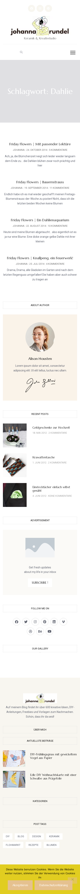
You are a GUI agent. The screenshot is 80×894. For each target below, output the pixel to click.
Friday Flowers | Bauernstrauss (40, 182)
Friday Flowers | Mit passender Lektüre (40, 144)
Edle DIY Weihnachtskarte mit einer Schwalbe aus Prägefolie (53, 776)
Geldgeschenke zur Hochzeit (51, 427)
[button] (21, 52)
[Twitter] (26, 622)
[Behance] (40, 631)
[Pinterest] (48, 8)
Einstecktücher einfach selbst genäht (51, 488)
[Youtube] (49, 631)
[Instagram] (40, 8)
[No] (72, 880)
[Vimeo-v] (63, 622)
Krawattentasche (43, 457)
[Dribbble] (30, 631)
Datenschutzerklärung (53, 885)
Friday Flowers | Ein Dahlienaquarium (40, 220)
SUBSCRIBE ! (40, 582)
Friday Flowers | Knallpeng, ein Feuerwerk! (40, 258)
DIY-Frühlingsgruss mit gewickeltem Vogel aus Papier (53, 756)
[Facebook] (31, 8)
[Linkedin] (54, 622)
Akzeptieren (20, 885)
